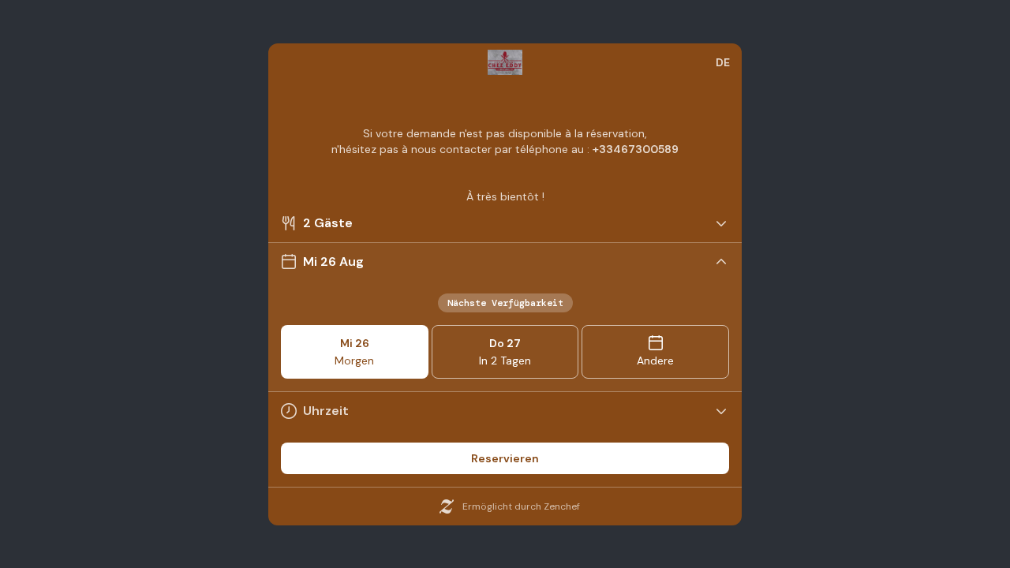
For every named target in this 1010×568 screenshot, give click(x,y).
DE (723, 62)
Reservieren (505, 458)
